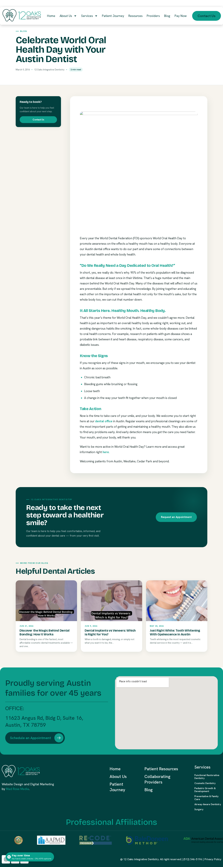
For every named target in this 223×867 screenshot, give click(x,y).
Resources (135, 16)
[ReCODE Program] (87, 840)
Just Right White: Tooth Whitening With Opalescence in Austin (175, 632)
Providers (153, 16)
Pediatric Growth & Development (205, 790)
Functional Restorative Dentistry (206, 777)
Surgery (198, 809)
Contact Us (38, 119)
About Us (66, 16)
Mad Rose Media (17, 789)
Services (87, 16)
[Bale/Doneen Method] (138, 840)
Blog (167, 16)
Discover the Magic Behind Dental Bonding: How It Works (44, 632)
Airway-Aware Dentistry (207, 804)
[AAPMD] (43, 840)
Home (51, 16)
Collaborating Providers (157, 779)
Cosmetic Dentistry (205, 783)
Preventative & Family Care (206, 798)
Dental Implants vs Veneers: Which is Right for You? (110, 632)
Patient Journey (113, 16)
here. (106, 452)
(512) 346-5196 (192, 859)
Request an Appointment (176, 517)
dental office (103, 421)
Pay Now (181, 16)
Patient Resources (161, 768)
